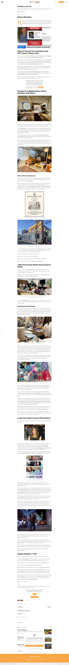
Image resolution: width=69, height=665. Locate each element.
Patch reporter (45, 445)
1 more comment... (20, 622)
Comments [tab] (19, 613)
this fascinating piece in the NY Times (43, 448)
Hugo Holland (25, 559)
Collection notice (13, 663)
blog (44, 217)
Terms (9, 663)
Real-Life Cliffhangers (22, 630)
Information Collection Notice (34, 648)
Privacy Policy (41, 648)
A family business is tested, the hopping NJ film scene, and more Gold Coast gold (29, 632)
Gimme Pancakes (33, 579)
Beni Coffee (23, 128)
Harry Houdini (41, 184)
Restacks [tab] (23, 613)
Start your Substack (32, 663)
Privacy (7, 663)
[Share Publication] (57, 2)
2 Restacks (28, 600)
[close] (43, 634)
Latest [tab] (21, 627)
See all (19, 650)
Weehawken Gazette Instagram (37, 261)
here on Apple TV (21, 542)
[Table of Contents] (1, 332)
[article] (34, 632)
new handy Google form (44, 567)
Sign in (66, 2)
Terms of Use (39, 647)
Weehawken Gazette (23, 11)
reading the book (29, 549)
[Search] (55, 2)
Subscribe (61, 2)
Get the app (38, 663)
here (40, 23)
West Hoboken (30, 181)
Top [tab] (18, 627)
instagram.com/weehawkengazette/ (35, 565)
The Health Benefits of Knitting (31, 404)
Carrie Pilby (26, 453)
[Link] (16, 17)
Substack (59, 663)
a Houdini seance (39, 249)
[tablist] (21, 614)
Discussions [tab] (24, 627)
